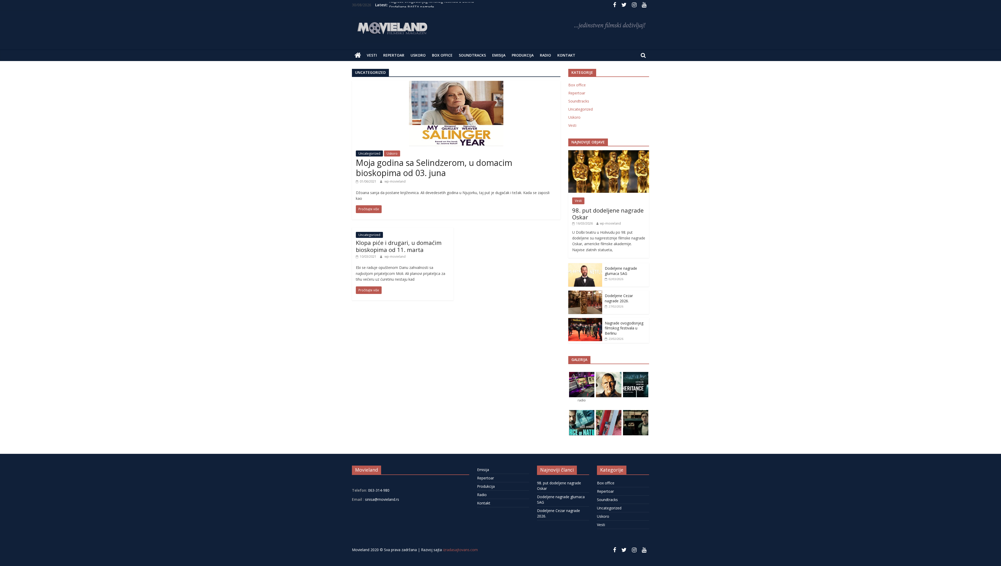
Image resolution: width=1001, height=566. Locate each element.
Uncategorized (369, 153)
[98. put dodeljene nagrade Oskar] (608, 152)
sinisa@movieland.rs (382, 499)
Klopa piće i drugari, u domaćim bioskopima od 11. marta (399, 246)
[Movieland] (358, 55)
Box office (442, 55)
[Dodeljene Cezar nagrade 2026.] (585, 293)
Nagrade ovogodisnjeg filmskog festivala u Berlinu (431, 4)
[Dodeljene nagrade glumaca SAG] (585, 265)
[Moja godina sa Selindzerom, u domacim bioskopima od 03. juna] (456, 84)
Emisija (498, 55)
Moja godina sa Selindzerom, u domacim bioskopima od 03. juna (434, 167)
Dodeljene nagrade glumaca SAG (621, 271)
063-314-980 (378, 490)
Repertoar (393, 55)
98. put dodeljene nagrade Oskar (608, 213)
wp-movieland (395, 181)
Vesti (372, 55)
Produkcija (523, 55)
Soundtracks (472, 55)
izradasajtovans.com (460, 549)
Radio (545, 55)
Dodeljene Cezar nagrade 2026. (619, 298)
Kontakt (566, 55)
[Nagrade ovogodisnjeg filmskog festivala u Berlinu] (585, 320)
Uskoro (418, 55)
